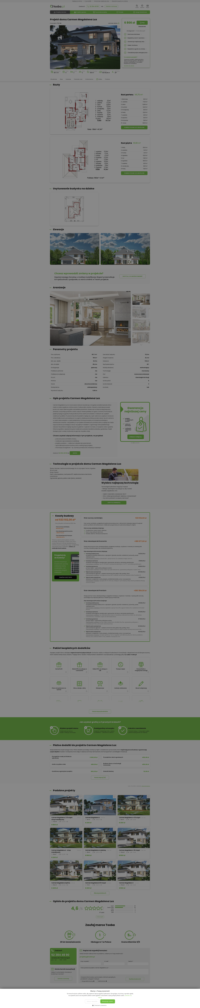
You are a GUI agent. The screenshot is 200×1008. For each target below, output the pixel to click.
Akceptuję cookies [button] (107, 1001)
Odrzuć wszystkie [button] (92, 1001)
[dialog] (100, 504)
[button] (100, 1005)
